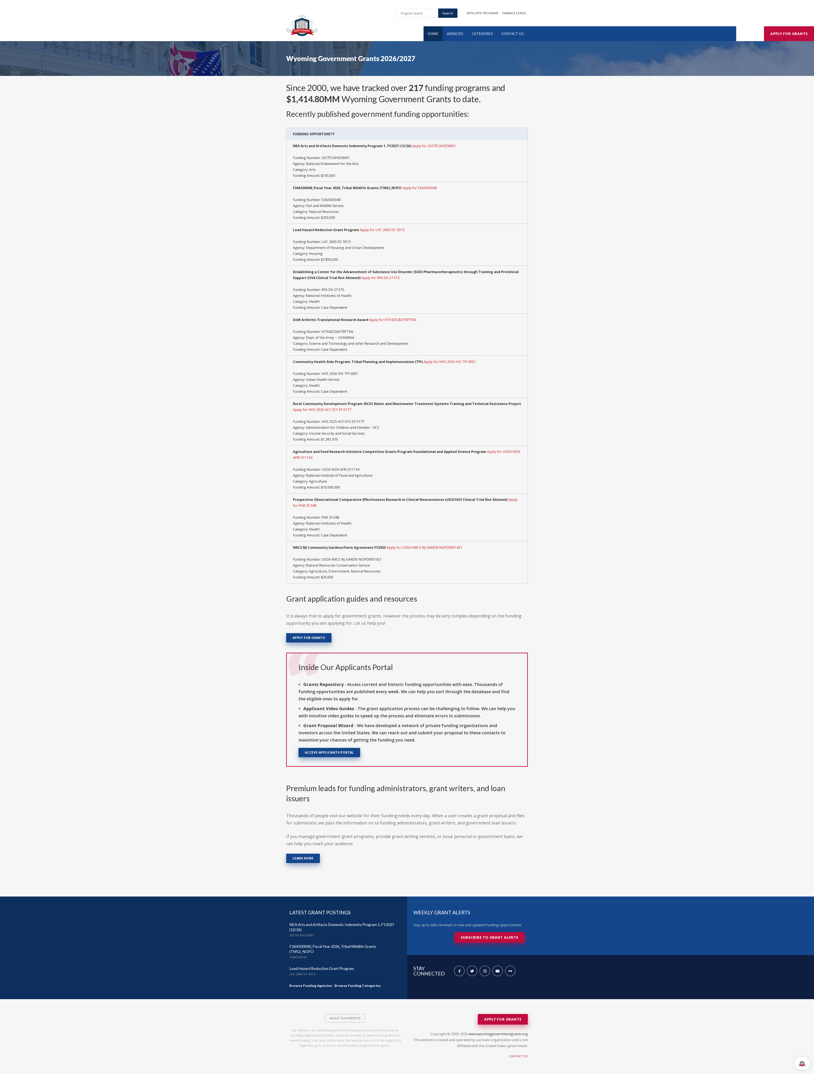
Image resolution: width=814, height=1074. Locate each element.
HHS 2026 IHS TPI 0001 (340, 373)
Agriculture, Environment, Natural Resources (345, 571)
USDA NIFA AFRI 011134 (340, 469)
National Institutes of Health (328, 295)
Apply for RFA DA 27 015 (380, 277)
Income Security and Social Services (337, 433)
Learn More (303, 858)
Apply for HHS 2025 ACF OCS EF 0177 (322, 409)
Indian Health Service (322, 379)
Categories (482, 33)
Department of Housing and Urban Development (345, 247)
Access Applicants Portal (329, 752)
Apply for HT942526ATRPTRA (392, 319)
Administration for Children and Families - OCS (342, 427)
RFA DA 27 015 (333, 289)
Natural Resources (324, 211)
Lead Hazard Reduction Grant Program (321, 968)
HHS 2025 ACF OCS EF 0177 (343, 421)
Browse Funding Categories (358, 985)
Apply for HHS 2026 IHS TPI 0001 (450, 361)
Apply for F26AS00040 (419, 188)
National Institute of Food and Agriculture (339, 475)
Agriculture (318, 481)
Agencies (455, 33)
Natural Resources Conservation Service (338, 565)
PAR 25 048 (330, 517)
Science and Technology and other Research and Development (358, 343)
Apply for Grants (789, 34)
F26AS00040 (331, 199)
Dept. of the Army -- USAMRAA (330, 337)
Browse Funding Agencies (310, 985)
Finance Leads (514, 13)
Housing (316, 253)
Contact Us (512, 33)
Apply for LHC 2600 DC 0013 (382, 230)
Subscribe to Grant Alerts (489, 937)
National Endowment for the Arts (332, 163)
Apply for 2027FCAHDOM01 (434, 146)
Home (433, 33)
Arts (312, 169)
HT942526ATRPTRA (337, 331)
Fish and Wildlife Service (325, 205)
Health (314, 301)
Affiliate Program (482, 13)
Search (447, 13)
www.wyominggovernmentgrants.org (498, 1034)
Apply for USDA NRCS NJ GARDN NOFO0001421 (424, 547)
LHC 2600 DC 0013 (336, 241)
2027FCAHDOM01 (336, 157)
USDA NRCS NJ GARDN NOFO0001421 (352, 559)
